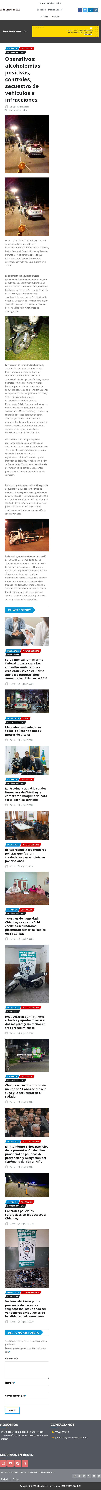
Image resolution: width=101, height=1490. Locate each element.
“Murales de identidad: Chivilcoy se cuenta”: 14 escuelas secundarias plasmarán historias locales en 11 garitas (25, 925)
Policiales (45, 16)
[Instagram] (3, 1463)
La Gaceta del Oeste (19, 106)
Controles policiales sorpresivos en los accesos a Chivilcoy (25, 1214)
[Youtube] (10, 1463)
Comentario (11, 1358)
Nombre (10, 1382)
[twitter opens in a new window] (85, 10)
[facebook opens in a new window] (80, 10)
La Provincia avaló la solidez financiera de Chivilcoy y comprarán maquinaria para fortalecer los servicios (26, 794)
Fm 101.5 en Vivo (46, 3)
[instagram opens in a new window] (95, 10)
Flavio (12, 683)
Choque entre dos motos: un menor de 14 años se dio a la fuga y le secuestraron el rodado (25, 1090)
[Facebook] (17, 1463)
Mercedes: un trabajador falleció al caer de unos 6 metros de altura (23, 730)
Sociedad (41, 10)
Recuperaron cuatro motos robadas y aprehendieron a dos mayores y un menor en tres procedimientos (25, 1022)
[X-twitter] (25, 1463)
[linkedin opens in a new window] (90, 10)
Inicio (59, 3)
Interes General (55, 10)
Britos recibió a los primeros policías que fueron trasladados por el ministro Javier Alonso (25, 855)
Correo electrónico (15, 1395)
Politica (55, 16)
